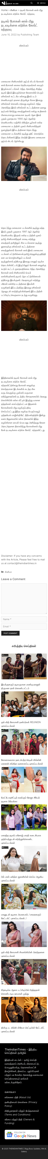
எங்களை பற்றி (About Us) (18, 1097)
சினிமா (13, 10)
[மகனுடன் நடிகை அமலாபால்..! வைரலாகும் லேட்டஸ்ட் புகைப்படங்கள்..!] (24, 897)
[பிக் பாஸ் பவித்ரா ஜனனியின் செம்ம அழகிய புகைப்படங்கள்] (24, 859)
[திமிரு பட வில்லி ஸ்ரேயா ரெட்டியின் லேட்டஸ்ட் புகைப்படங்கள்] (24, 1010)
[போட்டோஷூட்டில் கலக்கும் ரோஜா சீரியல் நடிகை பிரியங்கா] (24, 780)
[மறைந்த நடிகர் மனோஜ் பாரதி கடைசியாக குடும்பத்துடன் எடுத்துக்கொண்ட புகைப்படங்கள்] (24, 817)
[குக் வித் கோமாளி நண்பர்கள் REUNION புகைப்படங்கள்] (24, 704)
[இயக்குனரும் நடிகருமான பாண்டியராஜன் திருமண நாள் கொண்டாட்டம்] (24, 667)
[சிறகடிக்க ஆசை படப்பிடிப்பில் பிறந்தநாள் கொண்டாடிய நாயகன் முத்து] (24, 972)
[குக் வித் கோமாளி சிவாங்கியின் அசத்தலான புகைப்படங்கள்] (24, 934)
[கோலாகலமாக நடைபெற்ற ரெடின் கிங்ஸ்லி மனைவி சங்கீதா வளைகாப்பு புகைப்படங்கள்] (24, 742)
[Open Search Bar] (31, 3)
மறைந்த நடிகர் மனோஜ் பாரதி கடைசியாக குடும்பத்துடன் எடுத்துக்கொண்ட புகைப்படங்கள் (21, 839)
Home (4, 10)
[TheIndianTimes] (10, 3)
